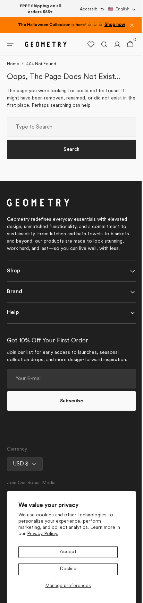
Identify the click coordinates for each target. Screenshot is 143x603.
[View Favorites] (85, 44)
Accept (68, 551)
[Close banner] (131, 25)
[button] (122, 9)
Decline (68, 568)
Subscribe (68, 401)
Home (13, 64)
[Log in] (112, 44)
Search (69, 149)
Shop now (114, 25)
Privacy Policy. (42, 533)
